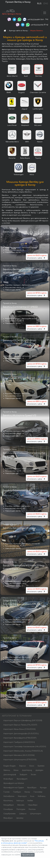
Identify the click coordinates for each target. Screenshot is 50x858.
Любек (30, 801)
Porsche (12, 158)
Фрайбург (31, 788)
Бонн (31, 766)
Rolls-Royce (25, 158)
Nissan (39, 142)
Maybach (25, 125)
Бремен (41, 766)
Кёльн (15, 770)
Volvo (31, 174)
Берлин (22, 766)
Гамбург (17, 792)
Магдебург (8, 805)
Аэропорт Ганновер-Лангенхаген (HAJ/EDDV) (24, 746)
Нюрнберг (32, 805)
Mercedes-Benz (12, 142)
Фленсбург (8, 779)
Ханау (27, 792)
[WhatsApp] (19, 19)
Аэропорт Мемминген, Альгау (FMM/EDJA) (23, 751)
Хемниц (6, 770)
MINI (27, 142)
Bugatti (21, 92)
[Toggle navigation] (44, 12)
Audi (26, 76)
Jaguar (24, 109)
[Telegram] (14, 19)
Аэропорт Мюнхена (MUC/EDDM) (18, 755)
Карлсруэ (22, 796)
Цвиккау (19, 818)
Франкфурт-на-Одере (13, 788)
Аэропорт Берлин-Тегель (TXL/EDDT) (20, 725)
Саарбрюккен (9, 814)
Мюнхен (20, 805)
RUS (39, 4)
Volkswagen (19, 174)
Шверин (22, 814)
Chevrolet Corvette (38, 92)
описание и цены (36, 257)
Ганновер (37, 792)
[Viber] (9, 19)
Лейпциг (20, 801)
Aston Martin (12, 76)
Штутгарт (35, 814)
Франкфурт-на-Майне (13, 783)
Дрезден (39, 770)
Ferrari (11, 109)
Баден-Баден (9, 766)
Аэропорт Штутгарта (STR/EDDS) (19, 760)
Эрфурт (23, 774)
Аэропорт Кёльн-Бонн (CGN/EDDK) (19, 729)
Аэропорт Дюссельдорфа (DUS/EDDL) (21, 733)
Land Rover (12, 125)
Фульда (43, 788)
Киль (32, 796)
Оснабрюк (8, 809)
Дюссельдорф (9, 774)
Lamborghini (38, 109)
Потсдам (20, 809)
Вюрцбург (8, 818)
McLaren (38, 125)
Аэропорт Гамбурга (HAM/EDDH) (19, 742)
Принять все (27, 855)
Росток (32, 809)
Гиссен (6, 792)
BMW (9, 92)
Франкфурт (22, 779)
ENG (45, 4)
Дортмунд (27, 770)
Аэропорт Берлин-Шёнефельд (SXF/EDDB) (22, 720)
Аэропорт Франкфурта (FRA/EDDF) (19, 738)
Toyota (38, 158)
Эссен (33, 774)
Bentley (38, 76)
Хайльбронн (8, 796)
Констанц (8, 801)
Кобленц (41, 796)
